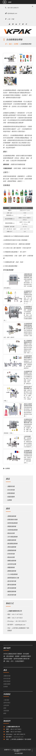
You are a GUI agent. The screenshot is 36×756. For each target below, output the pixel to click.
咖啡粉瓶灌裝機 (12, 523)
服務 (4, 708)
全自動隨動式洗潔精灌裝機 (28, 307)
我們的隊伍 (6, 703)
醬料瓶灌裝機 (11, 585)
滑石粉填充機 (11, 595)
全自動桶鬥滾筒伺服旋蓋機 (28, 451)
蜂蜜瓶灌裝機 (11, 540)
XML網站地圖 (18, 753)
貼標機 (7, 468)
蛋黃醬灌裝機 (11, 550)
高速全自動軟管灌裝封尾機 (28, 405)
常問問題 (6, 711)
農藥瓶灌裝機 (11, 571)
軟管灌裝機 (10, 493)
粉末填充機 (10, 490)
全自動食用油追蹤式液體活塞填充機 (28, 421)
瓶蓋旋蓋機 (10, 497)
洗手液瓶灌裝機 (12, 537)
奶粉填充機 (10, 554)
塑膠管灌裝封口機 (13, 578)
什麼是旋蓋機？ (27, 437)
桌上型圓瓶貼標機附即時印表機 (28, 342)
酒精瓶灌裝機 (11, 516)
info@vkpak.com (12, 13)
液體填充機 (10, 486)
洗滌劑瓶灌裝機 (12, 530)
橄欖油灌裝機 (11, 561)
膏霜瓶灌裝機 (11, 526)
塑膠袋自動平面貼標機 (28, 387)
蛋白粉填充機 (11, 581)
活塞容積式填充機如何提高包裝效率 (28, 275)
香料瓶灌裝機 (11, 588)
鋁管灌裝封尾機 (12, 519)
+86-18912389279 (12, 8)
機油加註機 (10, 533)
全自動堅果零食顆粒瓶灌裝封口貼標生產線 (28, 326)
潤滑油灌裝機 (11, 547)
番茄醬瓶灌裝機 (12, 543)
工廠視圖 (6, 700)
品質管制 (6, 705)
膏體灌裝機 (10, 567)
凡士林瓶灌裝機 (12, 574)
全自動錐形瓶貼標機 (28, 372)
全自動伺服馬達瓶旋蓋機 (28, 357)
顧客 (4, 713)
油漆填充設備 (11, 564)
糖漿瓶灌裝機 (11, 591)
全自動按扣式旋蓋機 (28, 292)
